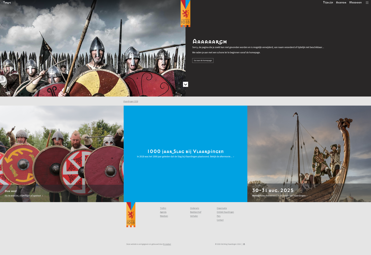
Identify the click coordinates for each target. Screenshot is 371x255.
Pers (218, 216)
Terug (7, 3)
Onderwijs (194, 208)
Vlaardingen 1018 (130, 101)
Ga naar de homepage (203, 60)
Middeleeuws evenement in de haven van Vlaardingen (279, 195)
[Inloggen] (244, 244)
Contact (220, 220)
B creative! (167, 244)
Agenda (341, 3)
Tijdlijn (328, 3)
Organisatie (222, 208)
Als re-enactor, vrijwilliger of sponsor (23, 195)
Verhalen (194, 216)
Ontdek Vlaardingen (225, 212)
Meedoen (355, 3)
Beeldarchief (195, 212)
